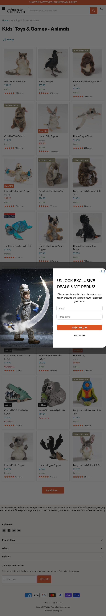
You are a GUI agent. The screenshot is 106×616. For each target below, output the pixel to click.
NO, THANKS (79, 335)
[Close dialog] (103, 271)
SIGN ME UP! (79, 327)
